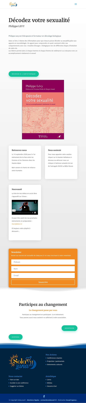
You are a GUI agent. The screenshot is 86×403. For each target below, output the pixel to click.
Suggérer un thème (17, 386)
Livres (49, 380)
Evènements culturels (54, 364)
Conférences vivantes (54, 358)
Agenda (15, 337)
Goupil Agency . (71, 400)
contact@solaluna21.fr (48, 400)
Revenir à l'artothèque (24, 74)
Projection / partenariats (55, 361)
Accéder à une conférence (19, 383)
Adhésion (69, 328)
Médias (49, 383)
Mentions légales (33, 400)
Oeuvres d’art (52, 386)
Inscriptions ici (17, 224)
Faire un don (14, 380)
